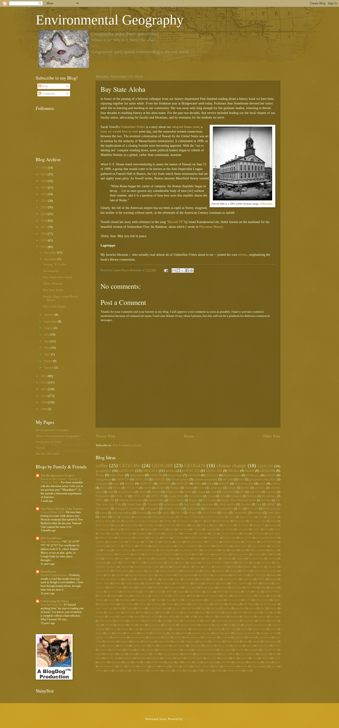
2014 (44, 247)
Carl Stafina (242, 529)
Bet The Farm (169, 525)
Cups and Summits (229, 533)
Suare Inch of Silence (243, 595)
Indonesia (257, 554)
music (262, 483)
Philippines (166, 583)
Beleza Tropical (103, 525)
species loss (255, 662)
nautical (187, 649)
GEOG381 (129, 465)
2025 (44, 174)
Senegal (180, 591)
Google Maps (176, 496)
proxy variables (228, 654)
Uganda (276, 600)
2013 (44, 376)
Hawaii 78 (175, 222)
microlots (103, 649)
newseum (240, 649)
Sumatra (261, 595)
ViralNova (182, 604)
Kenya (122, 558)
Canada (188, 491)
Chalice (276, 529)
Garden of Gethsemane (187, 546)
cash (191, 616)
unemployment (126, 491)
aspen (262, 608)
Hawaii (211, 496)
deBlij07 (271, 504)
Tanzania (112, 600)
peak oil (179, 512)
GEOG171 (164, 483)
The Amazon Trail (143, 600)
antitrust (252, 608)
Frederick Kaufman (232, 542)
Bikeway (205, 525)
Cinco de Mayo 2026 (52, 512)
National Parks (156, 500)
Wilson (140, 608)
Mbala (234, 566)
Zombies (227, 608)
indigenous (190, 641)
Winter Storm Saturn (157, 608)
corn (258, 504)
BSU (209, 521)
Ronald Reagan (208, 587)
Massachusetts (232, 475)
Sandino (99, 591)
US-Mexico (253, 475)
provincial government (206, 654)
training (186, 666)
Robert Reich (174, 587)
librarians (142, 512)
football (273, 629)
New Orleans (176, 500)
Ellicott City (213, 537)
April (118, 521)
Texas (100, 475)
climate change (231, 465)
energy (136, 629)
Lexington (236, 496)
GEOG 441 (115, 546)
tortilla (175, 666)
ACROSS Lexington (214, 517)
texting (165, 666)
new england (226, 649)
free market (131, 633)
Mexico (233, 470)
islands (103, 512)
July (47, 334)
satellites (266, 658)
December (50, 252)
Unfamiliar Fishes (133, 127)
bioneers (229, 612)
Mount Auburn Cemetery (265, 571)
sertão (137, 662)
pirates (132, 654)
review (242, 254)
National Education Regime (141, 575)
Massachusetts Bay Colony (146, 566)
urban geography (259, 666)
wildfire (219, 670)
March (48, 361)
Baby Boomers (223, 521)
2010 (44, 396)
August (49, 328)
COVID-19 (131, 487)
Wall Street (219, 604)
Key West (146, 558)
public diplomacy (247, 654)
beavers (151, 612)
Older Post (271, 436)
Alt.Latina (272, 517)
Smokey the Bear (272, 591)
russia (255, 658)
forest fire (252, 508)
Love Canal (101, 562)
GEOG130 (265, 466)
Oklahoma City (231, 579)
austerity (273, 608)
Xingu (203, 608)
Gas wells (206, 546)
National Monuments (131, 500)
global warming (271, 508)
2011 (44, 389)
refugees (192, 512)
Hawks (233, 550)
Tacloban (100, 600)
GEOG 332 (192, 470)
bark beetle (130, 612)
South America (179, 595)
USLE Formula (262, 600)
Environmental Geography (110, 19)
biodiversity (215, 612)
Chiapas (201, 491)
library (99, 645)
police (155, 654)
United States (134, 504)
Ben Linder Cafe (150, 525)
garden (172, 633)
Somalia (103, 595)
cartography (216, 487)
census (212, 616)
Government (195, 496)
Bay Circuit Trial (258, 521)
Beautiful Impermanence (54, 575)
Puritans (266, 583)
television (257, 512)
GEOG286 (267, 470)
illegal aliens (164, 641)
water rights (273, 512)
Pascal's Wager (102, 583)
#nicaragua (126, 517)
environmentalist (180, 629)
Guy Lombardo (210, 550)
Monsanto (220, 571)
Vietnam (169, 604)
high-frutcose (265, 637)
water (116, 483)
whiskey (168, 670)
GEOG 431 (101, 546)
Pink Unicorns (183, 583)
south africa (225, 662)
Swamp (273, 595)
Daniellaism (48, 571)
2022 (44, 194)
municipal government (169, 649)
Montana (233, 571)
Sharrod (220, 591)
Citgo (112, 533)
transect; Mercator (202, 666)
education (117, 475)
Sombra (114, 595)
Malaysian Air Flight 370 (213, 562)
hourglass (124, 641)
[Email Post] (166, 270)
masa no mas (223, 645)
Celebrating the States (55, 601)
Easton (166, 537)
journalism (216, 641)
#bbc (114, 517)
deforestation (103, 508)
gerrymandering (138, 637)
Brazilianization (103, 529)
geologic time (102, 637)
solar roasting (210, 662)
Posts (44, 86)
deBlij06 (109, 625)
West (119, 608)
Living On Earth (256, 558)
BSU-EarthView (51, 538)
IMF (197, 554)
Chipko (102, 533)
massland (237, 645)
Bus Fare (161, 529)
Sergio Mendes (195, 591)
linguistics (111, 645)
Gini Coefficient (259, 546)
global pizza (155, 637)
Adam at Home (247, 517)
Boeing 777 (258, 525)
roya (234, 658)
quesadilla (263, 654)
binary (202, 612)
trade (110, 491)
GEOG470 (194, 465)
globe (167, 637)
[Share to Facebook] (187, 270)
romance (224, 658)
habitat (251, 637)
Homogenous (124, 554)
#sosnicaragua (141, 517)
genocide (184, 633)
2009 (44, 402)
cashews (201, 616)
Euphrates (100, 542)
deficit (141, 625)
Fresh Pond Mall (269, 542)
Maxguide (177, 566)
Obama (189, 487)
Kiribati (197, 558)
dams (98, 625)
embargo (125, 629)
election (112, 629)
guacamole (226, 637)
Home (189, 436)
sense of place (209, 512)
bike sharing (189, 612)
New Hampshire (221, 575)
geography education (201, 633)
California (197, 529)
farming (244, 629)
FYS (156, 542)
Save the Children (130, 591)
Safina (198, 483)
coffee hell (121, 620)
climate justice (180, 479)
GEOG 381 (214, 470)
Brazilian (272, 525)
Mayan (208, 566)
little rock (123, 645)
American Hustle (103, 521)
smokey (187, 662)
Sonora (126, 595)
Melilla (260, 566)
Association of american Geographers (142, 521)
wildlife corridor (234, 670)
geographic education (262, 479)
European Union (116, 542)
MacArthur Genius (155, 562)
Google (107, 550)
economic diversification (255, 625)
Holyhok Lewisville (105, 554)
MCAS (139, 562)
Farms (179, 542)
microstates (117, 649)
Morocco (245, 571)
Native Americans (185, 575)
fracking (118, 633)
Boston (117, 487)
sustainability (240, 512)
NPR (111, 500)
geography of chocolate (245, 633)
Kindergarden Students (165, 558)
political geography (171, 654)
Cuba (213, 533)
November (51, 259)
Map (255, 562)
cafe (275, 612)
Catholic (256, 529)
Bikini (216, 525)
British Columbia (132, 529)
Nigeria (273, 575)
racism (99, 658)
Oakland (165, 579)
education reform (172, 508)
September (51, 321)
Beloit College (131, 525)
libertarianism (270, 641)
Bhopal (183, 525)
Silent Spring (234, 591)
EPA (242, 491)
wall (126, 670)
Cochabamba (142, 533)
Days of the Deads (54, 306)
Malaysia (193, 562)
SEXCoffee (251, 587)
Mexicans (272, 566)
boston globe (253, 612)
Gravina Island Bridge (145, 550)
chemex (222, 616)
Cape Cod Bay (226, 529)
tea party (132, 666)
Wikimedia (266, 203)
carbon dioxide (151, 616)
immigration (103, 479)
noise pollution (270, 649)
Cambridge (211, 529)
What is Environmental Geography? (58, 436)
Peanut (117, 583)
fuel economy (159, 633)
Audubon (168, 521)
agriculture (239, 608)
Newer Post (105, 436)
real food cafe (112, 658)
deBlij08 (121, 625)
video (117, 670)
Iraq (267, 554)
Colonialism (228, 491)
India (223, 496)
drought (231, 487)
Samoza (273, 587)
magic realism (178, 645)
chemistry (234, 616)
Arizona (129, 483)
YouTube (214, 608)
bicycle (162, 612)
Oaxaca (176, 579)
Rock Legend (190, 587)
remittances (142, 658)
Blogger (188, 719)
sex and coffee (156, 662)
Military (151, 571)
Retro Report (158, 587)
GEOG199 (193, 475)
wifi (198, 670)
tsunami (243, 666)
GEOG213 (129, 546)
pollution (188, 654)
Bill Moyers (243, 525)
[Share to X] (182, 270)
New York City (239, 575)
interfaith (203, 641)
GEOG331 (211, 475)
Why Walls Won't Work (57, 277)
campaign (100, 616)
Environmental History (266, 537)
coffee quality (151, 620)
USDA (248, 600)
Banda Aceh (239, 521)
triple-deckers (230, 666)
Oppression (247, 579)
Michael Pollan (103, 571)
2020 (44, 207)
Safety (263, 587)
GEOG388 (162, 465)
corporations (248, 620)
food (241, 479)
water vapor (154, 670)
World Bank (190, 608)
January (49, 367)
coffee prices (135, 620)
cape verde (190, 504)
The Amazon (125, 600)
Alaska (143, 491)
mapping (209, 645)
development (155, 625)
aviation (99, 612)
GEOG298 (156, 475)
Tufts (178, 600)
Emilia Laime (229, 537)
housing (136, 641)
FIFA (147, 542)
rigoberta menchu (195, 658)
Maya (197, 566)
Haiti (224, 550)
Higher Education (258, 550)
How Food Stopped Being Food (160, 554)
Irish (275, 554)
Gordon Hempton (123, 550)
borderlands (175, 475)
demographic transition (127, 508)
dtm (230, 625)
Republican (143, 587)
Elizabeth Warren (196, 537)
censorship (207, 504)
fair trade (227, 479)
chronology (248, 616)
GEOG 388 (157, 496)
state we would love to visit (119, 131)
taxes (121, 666)
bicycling (174, 612)
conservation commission (227, 620)
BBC (200, 521)
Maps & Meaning (51, 541)
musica (171, 470)
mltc (139, 649)
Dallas (245, 533)
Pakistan (273, 579)
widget (189, 670)
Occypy (202, 579)
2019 (44, 214)
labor (245, 641)
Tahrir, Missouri (53, 283)
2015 (44, 240)
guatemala (239, 637)
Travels (40, 447)
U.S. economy (234, 600)
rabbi (274, 654)
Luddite (114, 562)
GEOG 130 (123, 479)
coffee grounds (105, 620)
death (132, 625)
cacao (266, 612)
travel (217, 666)
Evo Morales (134, 542)
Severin (209, 591)
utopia (274, 666)
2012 (44, 382)
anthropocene (171, 504)
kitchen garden (232, 641)
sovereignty (240, 662)
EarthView (255, 491)
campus (112, 616)
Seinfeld (169, 591)
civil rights (275, 616)
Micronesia (138, 571)
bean (142, 612)
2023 (44, 187)
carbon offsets (168, 616)
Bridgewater (172, 491)
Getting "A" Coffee (55, 264)
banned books (113, 612)
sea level (103, 662)
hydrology (149, 641)
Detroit (147, 487)
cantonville (124, 616)
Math (166, 566)
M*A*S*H (127, 562)
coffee (102, 465)
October (49, 314)
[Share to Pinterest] (191, 270)
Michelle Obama (121, 571)
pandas (99, 654)
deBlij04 (270, 475)
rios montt (212, 658)
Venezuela (152, 504)
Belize (117, 525)
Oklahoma (215, 579)
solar (198, 662)
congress (208, 620)
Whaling (129, 608)
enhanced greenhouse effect (155, 629)
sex (144, 662)
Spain (193, 595)
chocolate (246, 504)
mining (129, 649)
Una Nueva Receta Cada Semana (62, 508)
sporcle (267, 662)
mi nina (276, 645)
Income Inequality (240, 554)
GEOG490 (143, 546)
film (240, 508)
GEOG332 (126, 470)
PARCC (261, 579)
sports (277, 662)
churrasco (261, 616)
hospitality (111, 641)
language (256, 641)
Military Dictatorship (169, 571)
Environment (103, 496)
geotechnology (119, 637)
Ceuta (266, 529)
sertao (127, 662)
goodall (177, 637)
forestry (99, 633)
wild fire (208, 670)
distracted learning (188, 625)
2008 (44, 409)
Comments (48, 93)
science (277, 658)
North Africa (143, 579)
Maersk (171, 562)
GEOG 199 (121, 496)
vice (109, 670)
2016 (44, 233)
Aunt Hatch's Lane (185, 521)
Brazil (249, 470)
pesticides (260, 487)
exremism (216, 629)
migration (137, 475)
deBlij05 (223, 483)
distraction (206, 625)
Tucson (168, 600)
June (47, 341)
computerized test (192, 620)
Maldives (252, 496)
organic (166, 512)
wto (247, 670)
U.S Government (215, 600)
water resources (139, 670)
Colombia (156, 533)
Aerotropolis (51, 271)
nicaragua (102, 483)
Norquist (129, 579)
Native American (165, 575)
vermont (99, 670)
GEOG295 (182, 483)
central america (227, 504)
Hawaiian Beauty (211, 227)
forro (109, 633)
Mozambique (269, 496)
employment (193, 508)
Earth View (154, 537)
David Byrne (258, 533)
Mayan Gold (221, 566)
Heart (243, 550)
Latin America (211, 558)
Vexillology (156, 604)
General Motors (240, 546)
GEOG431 (150, 470)
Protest (223, 583)
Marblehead (266, 562)
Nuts (155, 579)
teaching (144, 666)
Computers (202, 533)
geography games (223, 633)
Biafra (193, 525)
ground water (210, 637)
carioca (182, 616)
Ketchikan (133, 558)
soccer (225, 512)
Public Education (239, 583)
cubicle (274, 620)
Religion (193, 500)
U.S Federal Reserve (194, 600)
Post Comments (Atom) (127, 445)
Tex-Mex (266, 500)
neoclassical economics (205, 649)
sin (179, 662)
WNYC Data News (200, 604)
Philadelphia (150, 583)
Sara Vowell (112, 591)
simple (170, 662)
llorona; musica (140, 645)
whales (103, 516)
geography (103, 470)
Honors (137, 554)
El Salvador (178, 537)
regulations (127, 658)
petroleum (110, 654)
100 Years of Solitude (189, 517)
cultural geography (205, 479)
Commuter (188, 533)
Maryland (125, 566)
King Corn (185, 558)
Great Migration (167, 550)
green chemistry (192, 637)
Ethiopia (160, 487)
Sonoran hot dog (160, 595)
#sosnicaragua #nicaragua (163, 517)
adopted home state (185, 127)
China (213, 491)
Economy (271, 491)
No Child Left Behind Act (108, 579)
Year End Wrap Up (51, 604)
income (177, 641)
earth (238, 625)
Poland (197, 583)
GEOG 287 (139, 496)
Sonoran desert (140, 595)
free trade (145, 633)
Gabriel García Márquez (162, 546)
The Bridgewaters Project (57, 475)
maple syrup (195, 645)
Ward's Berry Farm (104, 608)
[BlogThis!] (178, 270)
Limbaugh (227, 558)
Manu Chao (243, 562)
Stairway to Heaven (209, 595)
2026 (44, 167)
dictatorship (170, 625)
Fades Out (167, 542)
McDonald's (247, 566)
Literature (240, 558)
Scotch (146, 591)
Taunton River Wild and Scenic (238, 500)
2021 (44, 200)
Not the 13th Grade (47, 453)
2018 (44, 220)
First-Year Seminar (195, 542)
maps (154, 512)
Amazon (156, 491)
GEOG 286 (141, 479)
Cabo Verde (183, 529)
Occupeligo (189, 579)
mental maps (263, 645)
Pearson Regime (132, 583)
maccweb (164, 645)
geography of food (268, 633)
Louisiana (272, 558)
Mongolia (207, 571)
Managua (175, 487)
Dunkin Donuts (125, 537)
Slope (257, 591)
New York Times (258, 575)
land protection (243, 483)
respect (179, 658)
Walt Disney (249, 604)
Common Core (172, 533)
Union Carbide (127, 604)
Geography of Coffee (49, 441)
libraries (245, 487)
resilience (155, 658)
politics (275, 483)
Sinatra (247, 591)
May (189, 566)
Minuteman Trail (191, 571)
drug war (219, 625)
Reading (130, 587)
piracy (122, 654)
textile (155, 666)
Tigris (158, 600)
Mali (231, 562)
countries (262, 620)
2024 (44, 181)
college (164, 620)
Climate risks (125, 533)
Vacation (142, 604)
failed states (230, 629)
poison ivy (144, 654)
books (240, 612)
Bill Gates (228, 525)
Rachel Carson (116, 587)
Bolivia (104, 487)
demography (151, 508)
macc (153, 645)
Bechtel (273, 521)
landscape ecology (122, 512)
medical (249, 645)
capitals (137, 616)
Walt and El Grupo (268, 604)
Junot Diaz (110, 558)
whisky (178, 670)
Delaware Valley (106, 537)
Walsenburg (233, 604)
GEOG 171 (146, 483)
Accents (231, 517)
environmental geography (219, 508)
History (273, 550)
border (201, 487)
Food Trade (213, 542)
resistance (168, 658)
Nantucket (120, 575)
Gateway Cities (222, 546)
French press (251, 542)
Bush (171, 529)
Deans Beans (274, 533)
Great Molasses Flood (189, 550)
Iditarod (206, 554)
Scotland (157, 591)
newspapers (253, 649)
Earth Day (140, 537)
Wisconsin (176, 608)
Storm (226, 595)
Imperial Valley (221, 554)
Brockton (149, 529)
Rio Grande (209, 500)
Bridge (117, 529)
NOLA (100, 500)
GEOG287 (159, 479)
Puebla (255, 583)
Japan (98, 558)
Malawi (181, 562)
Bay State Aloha (53, 290)
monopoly (150, 649)
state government (107, 666)
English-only (246, 537)
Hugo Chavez (185, 554)
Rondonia (223, 587)
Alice (260, 517)
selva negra (116, 662)
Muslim (99, 575)
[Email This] (174, 270)
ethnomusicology (200, 629)
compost (176, 620)
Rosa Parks (237, 587)
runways (244, 658)
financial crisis (258, 629)
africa (209, 483)
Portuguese (210, 583)
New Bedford (204, 575)
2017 (44, 227)
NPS (109, 575)
